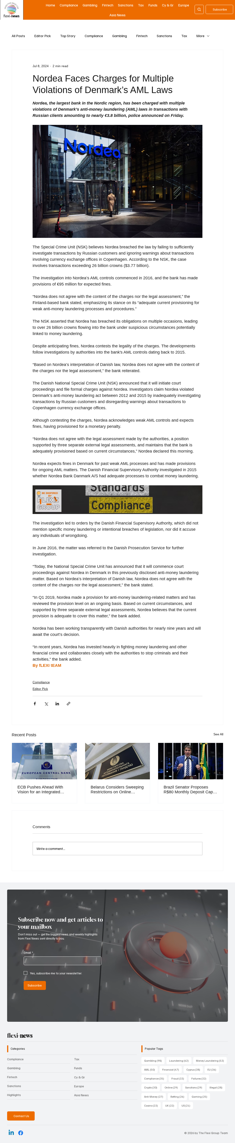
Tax (184, 35)
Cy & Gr (79, 1077)
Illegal (217, 1087)
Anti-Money (155, 1096)
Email (28, 952)
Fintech (142, 35)
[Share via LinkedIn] (57, 703)
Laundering (180, 1060)
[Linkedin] (11, 1133)
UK (171, 1105)
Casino (152, 1105)
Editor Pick (42, 35)
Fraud (179, 1078)
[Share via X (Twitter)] (46, 703)
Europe (79, 1086)
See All (218, 734)
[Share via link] (68, 703)
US (187, 1105)
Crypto (152, 1087)
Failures (200, 1078)
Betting (179, 1096)
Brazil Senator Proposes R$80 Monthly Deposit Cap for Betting (188, 789)
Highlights (14, 1095)
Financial (172, 1069)
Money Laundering (211, 1060)
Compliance (94, 35)
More (200, 35)
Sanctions (164, 35)
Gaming (201, 1096)
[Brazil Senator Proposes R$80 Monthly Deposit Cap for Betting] (190, 761)
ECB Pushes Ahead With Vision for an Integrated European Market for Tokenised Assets (40, 789)
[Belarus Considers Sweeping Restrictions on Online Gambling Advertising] (117, 761)
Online (173, 1087)
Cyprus (194, 1069)
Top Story (68, 35)
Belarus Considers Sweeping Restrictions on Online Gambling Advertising (117, 789)
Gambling (119, 35)
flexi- (20, 1035)
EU (213, 1069)
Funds (78, 1068)
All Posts (18, 35)
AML (151, 1069)
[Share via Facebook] (35, 703)
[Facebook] (20, 1133)
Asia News (81, 1095)
